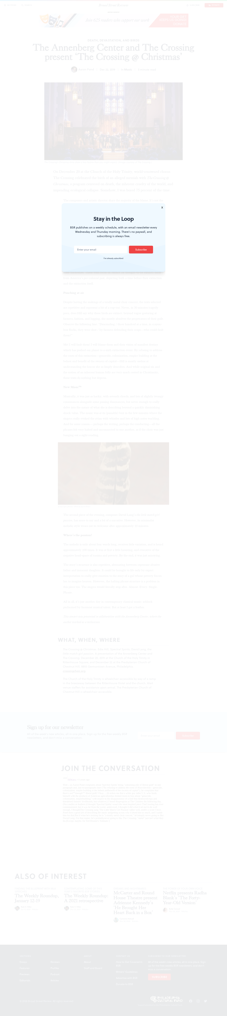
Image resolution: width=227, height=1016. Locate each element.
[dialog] (113, 508)
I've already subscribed (113, 258)
